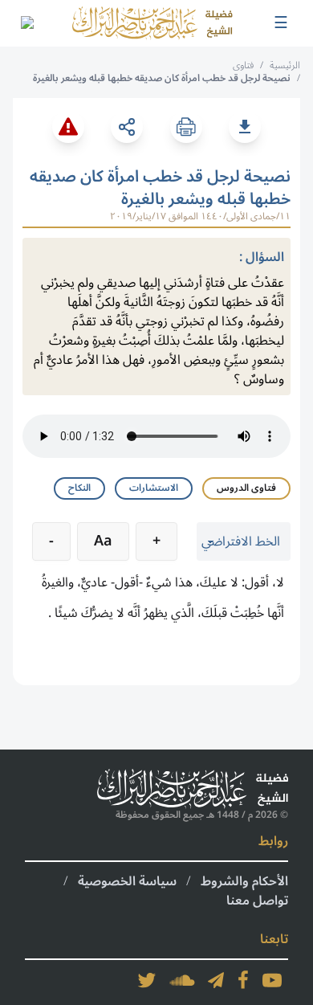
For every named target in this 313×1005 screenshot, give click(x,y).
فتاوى (243, 65)
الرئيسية (285, 65)
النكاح (79, 488)
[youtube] (272, 980)
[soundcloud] (182, 980)
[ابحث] (26, 23)
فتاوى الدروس (246, 488)
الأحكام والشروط (244, 881)
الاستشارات (153, 488)
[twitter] (146, 980)
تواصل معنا (257, 900)
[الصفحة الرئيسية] (152, 23)
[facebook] (243, 980)
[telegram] (216, 980)
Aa (103, 540)
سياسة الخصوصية (127, 881)
